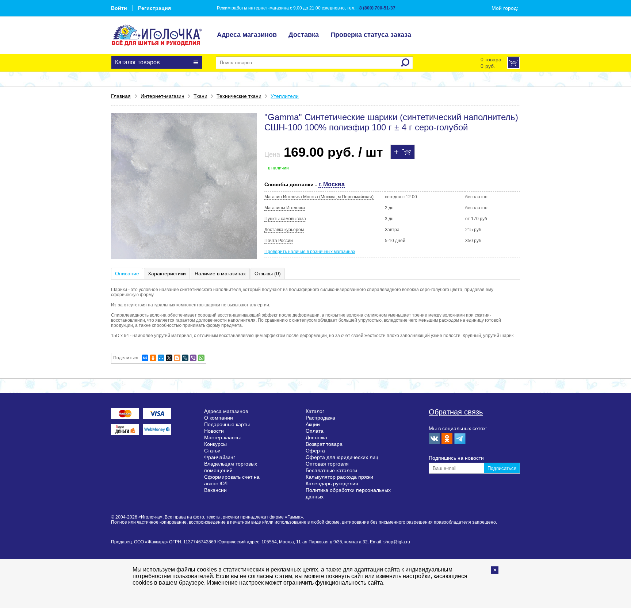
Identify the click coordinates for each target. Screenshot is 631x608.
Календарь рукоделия (332, 483)
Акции (313, 424)
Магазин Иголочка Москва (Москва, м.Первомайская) (319, 196)
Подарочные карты (227, 424)
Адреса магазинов (247, 34)
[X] (169, 358)
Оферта (315, 451)
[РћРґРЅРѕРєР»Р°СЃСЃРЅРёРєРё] (153, 358)
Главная (121, 96)
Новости (214, 431)
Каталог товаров (137, 62)
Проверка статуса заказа (370, 34)
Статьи (212, 451)
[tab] (127, 273)
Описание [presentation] (127, 273)
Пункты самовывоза (285, 218)
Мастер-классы (222, 437)
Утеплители (285, 96)
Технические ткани (239, 96)
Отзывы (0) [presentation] (268, 273)
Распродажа (320, 418)
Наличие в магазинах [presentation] (220, 273)
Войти (119, 8)
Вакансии (215, 490)
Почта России (278, 240)
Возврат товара (324, 444)
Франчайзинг (219, 457)
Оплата (315, 431)
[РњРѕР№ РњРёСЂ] (161, 358)
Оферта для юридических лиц (342, 457)
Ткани (200, 96)
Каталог (315, 411)
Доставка (303, 34)
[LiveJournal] (185, 358)
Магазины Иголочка (284, 207)
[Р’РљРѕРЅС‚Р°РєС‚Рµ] (145, 358)
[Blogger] (177, 358)
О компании (218, 418)
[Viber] (193, 358)
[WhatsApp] (201, 358)
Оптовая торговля (327, 464)
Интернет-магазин (162, 96)
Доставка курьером (284, 229)
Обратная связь (456, 412)
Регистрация (154, 8)
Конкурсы (215, 444)
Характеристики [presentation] (167, 273)
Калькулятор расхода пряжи (339, 477)
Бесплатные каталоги (331, 470)
